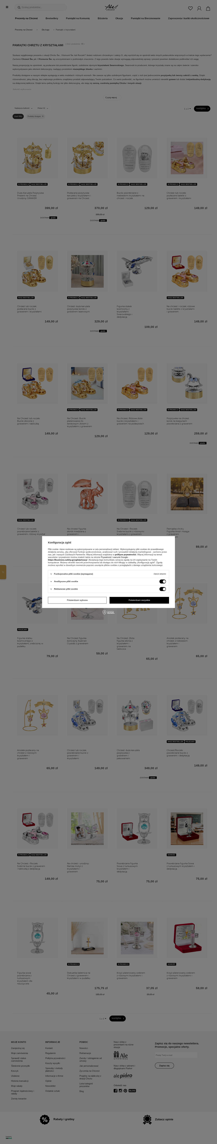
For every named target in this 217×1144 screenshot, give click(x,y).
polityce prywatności (125, 554)
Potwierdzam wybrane (77, 600)
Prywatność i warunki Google (114, 557)
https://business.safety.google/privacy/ (67, 560)
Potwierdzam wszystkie (139, 600)
